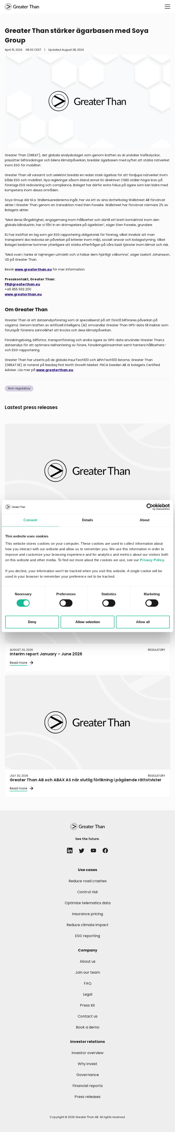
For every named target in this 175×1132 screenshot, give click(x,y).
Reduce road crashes (88, 881)
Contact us (88, 1016)
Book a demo (87, 1027)
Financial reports (87, 1085)
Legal (87, 994)
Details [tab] (87, 520)
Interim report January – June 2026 (46, 654)
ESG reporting (87, 935)
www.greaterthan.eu (33, 269)
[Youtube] (93, 850)
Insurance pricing (87, 914)
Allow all (143, 622)
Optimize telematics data (88, 903)
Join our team (87, 972)
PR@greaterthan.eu (22, 284)
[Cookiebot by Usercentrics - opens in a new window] (150, 506)
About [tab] (145, 520)
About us (87, 961)
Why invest (87, 1063)
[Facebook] (105, 850)
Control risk (87, 892)
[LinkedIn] (69, 850)
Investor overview (87, 1052)
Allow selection (87, 622)
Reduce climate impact (87, 924)
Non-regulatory (19, 388)
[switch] (65, 603)
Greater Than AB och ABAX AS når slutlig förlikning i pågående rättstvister (85, 780)
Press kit (87, 1005)
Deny (32, 622)
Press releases (87, 1096)
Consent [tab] (30, 520)
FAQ (87, 983)
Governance (87, 1074)
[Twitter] (81, 850)
